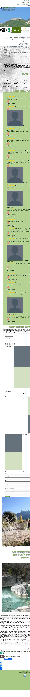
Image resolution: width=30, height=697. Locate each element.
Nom (6, 473)
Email (6, 480)
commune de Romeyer (11, 651)
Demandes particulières (10, 492)
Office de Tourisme (8, 656)
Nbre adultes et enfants (10, 488)
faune (25, 651)
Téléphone (7, 484)
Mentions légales (25, 671)
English (1, 8)
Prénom (7, 476)
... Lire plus (15, 99)
